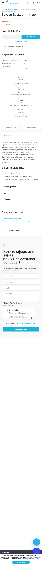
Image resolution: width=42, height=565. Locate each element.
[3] (4, 21)
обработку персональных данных (25, 323)
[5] (7, 21)
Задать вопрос (21, 329)
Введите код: (8, 305)
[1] (2, 21)
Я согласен (21, 562)
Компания (5, 552)
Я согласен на (21, 323)
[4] (6, 21)
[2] (3, 21)
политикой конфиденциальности (29, 558)
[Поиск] (33, 3)
